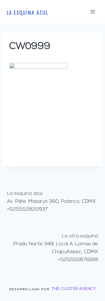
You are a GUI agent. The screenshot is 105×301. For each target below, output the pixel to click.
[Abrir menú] (92, 11)
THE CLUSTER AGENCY (74, 289)
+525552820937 (27, 209)
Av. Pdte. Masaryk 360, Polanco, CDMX (51, 201)
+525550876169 (78, 259)
